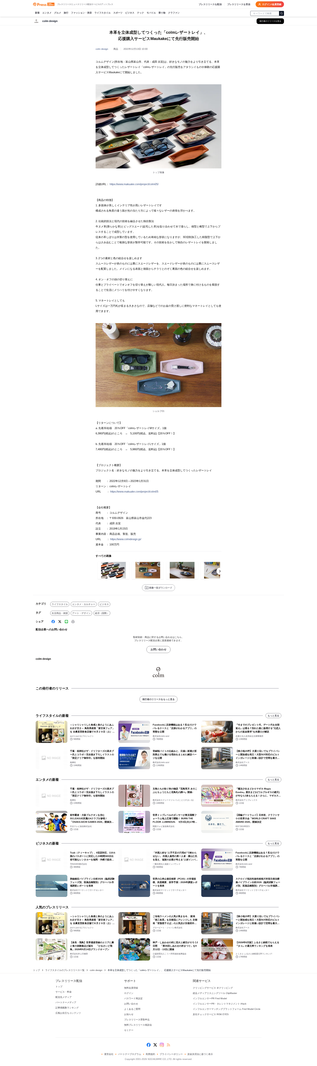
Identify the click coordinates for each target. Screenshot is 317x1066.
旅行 (66, 12)
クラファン (174, 12)
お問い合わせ (158, 649)
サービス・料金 (63, 991)
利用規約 (150, 1054)
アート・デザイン (81, 613)
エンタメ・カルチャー (83, 604)
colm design (102, 49)
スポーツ (118, 12)
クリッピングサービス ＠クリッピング (213, 988)
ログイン (128, 993)
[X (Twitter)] (59, 621)
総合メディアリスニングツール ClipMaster (215, 993)
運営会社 (108, 1054)
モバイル (151, 12)
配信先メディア (63, 997)
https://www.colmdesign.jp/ (125, 539)
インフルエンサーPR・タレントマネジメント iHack (219, 1003)
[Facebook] (53, 621)
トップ (36, 970)
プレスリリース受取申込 (137, 1019)
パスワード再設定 (133, 998)
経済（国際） (102, 613)
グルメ (57, 12)
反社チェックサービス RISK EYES (211, 1014)
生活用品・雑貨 (60, 613)
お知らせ (128, 1014)
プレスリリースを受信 (238, 4)
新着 (37, 12)
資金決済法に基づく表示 (200, 1054)
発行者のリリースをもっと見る (158, 699)
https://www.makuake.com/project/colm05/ (134, 184)
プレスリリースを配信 (210, 4)
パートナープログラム (129, 1054)
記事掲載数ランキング (67, 1007)
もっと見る (273, 715)
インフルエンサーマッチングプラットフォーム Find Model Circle (226, 1009)
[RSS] (168, 1045)
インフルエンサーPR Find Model (210, 998)
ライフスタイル (102, 12)
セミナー (128, 1030)
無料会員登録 (131, 988)
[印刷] (73, 621)
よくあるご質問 (132, 1009)
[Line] (66, 621)
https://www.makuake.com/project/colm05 (134, 491)
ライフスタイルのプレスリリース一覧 (65, 970)
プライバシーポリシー (171, 1054)
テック (140, 12)
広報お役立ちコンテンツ (68, 1013)
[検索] (281, 13)
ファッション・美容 (81, 12)
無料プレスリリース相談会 (138, 1025)
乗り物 (161, 12)
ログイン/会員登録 (271, 4)
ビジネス (129, 12)
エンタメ (47, 12)
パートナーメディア (65, 1002)
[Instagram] (162, 1045)
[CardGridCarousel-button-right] (219, 571)
